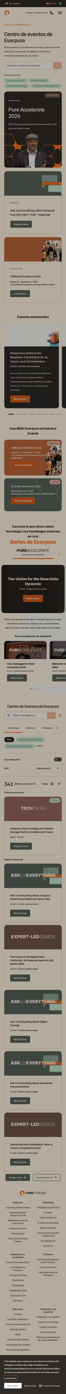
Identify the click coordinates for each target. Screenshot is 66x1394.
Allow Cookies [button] (13, 1385)
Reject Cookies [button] (30, 1385)
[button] (50, 1385)
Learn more (10, 1378)
